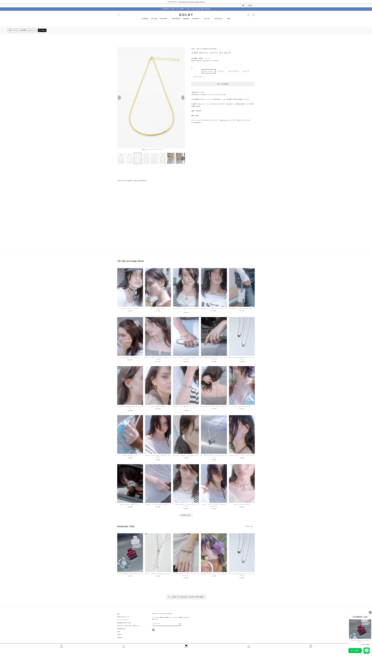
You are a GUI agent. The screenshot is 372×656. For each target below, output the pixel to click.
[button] (121, 158)
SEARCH (61, 647)
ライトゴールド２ (233, 71)
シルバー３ (245, 71)
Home (192, 48)
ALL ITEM (154, 18)
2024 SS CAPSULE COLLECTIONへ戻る (187, 597)
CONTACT (119, 637)
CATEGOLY (186, 647)
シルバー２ (221, 71)
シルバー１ (196, 71)
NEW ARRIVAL (176, 18)
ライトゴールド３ (198, 77)
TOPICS (123, 647)
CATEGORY (164, 18)
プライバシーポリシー (123, 619)
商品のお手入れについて (123, 616)
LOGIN (248, 647)
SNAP (228, 18)
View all (186, 515)
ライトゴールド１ (209, 71)
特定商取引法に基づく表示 (124, 622)
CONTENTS (196, 18)
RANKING (186, 18)
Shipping (199, 60)
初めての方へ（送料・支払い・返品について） (129, 625)
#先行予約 (23, 30)
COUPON (310, 647)
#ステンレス (32, 30)
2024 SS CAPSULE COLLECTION (206, 48)
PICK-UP (207, 18)
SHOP (118, 631)
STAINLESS (145, 18)
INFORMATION (121, 628)
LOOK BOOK (218, 18)
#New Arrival (13, 30)
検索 (118, 614)
